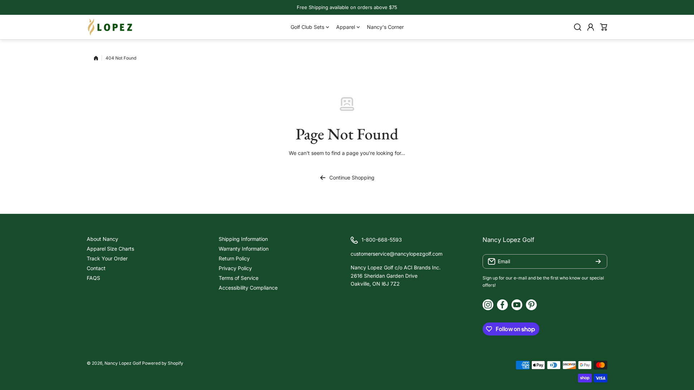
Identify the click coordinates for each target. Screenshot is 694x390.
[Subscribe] (598, 261)
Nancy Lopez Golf (122, 363)
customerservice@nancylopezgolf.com (396, 254)
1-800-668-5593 (381, 240)
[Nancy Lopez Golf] (110, 27)
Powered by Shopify (162, 363)
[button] (603, 27)
